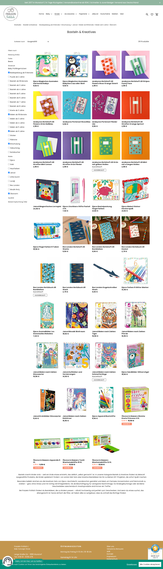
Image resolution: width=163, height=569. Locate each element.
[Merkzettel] (152, 14)
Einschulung (15, 144)
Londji (12, 181)
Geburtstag (15, 148)
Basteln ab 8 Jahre (18, 106)
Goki (12, 164)
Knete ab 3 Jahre (17, 110)
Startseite (17, 25)
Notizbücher (15, 152)
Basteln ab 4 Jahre (18, 89)
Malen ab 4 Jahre (17, 123)
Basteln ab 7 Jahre (18, 102)
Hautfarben (15, 168)
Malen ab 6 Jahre (17, 131)
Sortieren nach (19, 42)
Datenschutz (112, 559)
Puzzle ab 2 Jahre (17, 77)
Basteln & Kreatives (30, 25)
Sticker (13, 135)
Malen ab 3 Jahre (17, 119)
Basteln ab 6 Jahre (18, 98)
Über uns (110, 546)
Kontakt (110, 554)
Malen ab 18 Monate (18, 114)
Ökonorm (14, 193)
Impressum (111, 556)
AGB (108, 551)
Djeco (12, 160)
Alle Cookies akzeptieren (150, 564)
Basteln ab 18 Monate (19, 81)
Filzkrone (13, 139)
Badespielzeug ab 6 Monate (21, 72)
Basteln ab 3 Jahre (17, 85)
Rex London (15, 185)
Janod (12, 173)
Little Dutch (15, 177)
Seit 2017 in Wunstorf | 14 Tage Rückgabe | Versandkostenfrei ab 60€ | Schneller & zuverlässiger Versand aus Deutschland (81, 2)
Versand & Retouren (115, 549)
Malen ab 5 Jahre (17, 127)
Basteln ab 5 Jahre (17, 93)
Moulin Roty (15, 189)
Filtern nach (12, 50)
